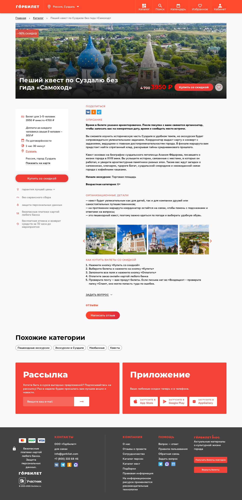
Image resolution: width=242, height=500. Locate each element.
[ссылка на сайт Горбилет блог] (210, 437)
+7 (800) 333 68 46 (66, 458)
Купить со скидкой (194, 87)
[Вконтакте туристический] (56, 465)
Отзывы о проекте (134, 448)
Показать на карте (38, 163)
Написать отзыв (103, 315)
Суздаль (31, 151)
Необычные (97, 347)
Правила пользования (173, 448)
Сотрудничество (134, 453)
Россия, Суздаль (64, 6)
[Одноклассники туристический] (69, 465)
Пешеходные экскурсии (34, 347)
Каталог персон (133, 458)
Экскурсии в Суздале (69, 347)
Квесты (115, 347)
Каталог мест (131, 463)
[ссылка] (28, 6)
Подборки (129, 468)
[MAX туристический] (76, 465)
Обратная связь (168, 453)
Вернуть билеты (211, 469)
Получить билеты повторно (210, 459)
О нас (126, 443)
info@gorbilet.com (66, 453)
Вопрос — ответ (168, 443)
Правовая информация (138, 473)
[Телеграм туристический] (63, 465)
